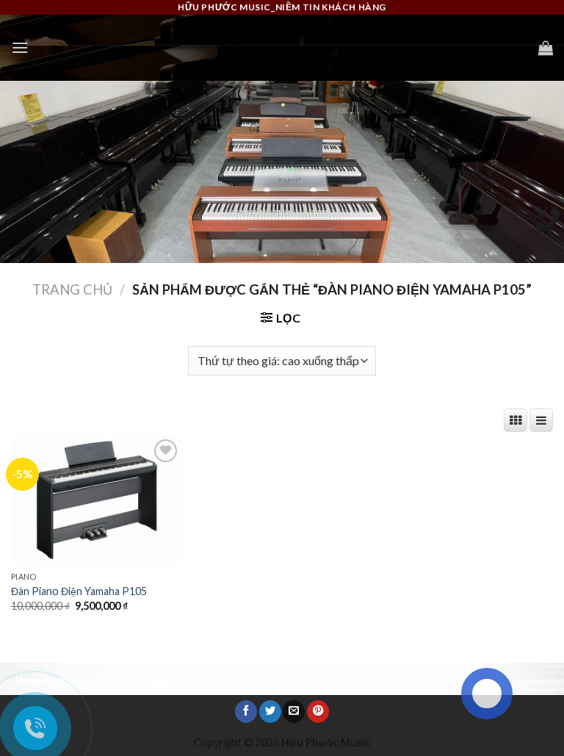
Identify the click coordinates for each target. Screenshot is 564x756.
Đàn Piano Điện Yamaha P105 (79, 591)
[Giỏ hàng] (545, 48)
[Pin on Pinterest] (318, 711)
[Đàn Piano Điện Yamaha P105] (96, 500)
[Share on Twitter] (270, 711)
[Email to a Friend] (294, 711)
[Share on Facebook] (246, 711)
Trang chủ (72, 289)
